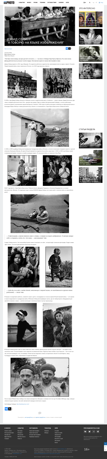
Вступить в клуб (59, 438)
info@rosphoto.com (17, 453)
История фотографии (34, 434)
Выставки (20, 430)
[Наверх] (105, 454)
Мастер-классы (21, 436)
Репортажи (20, 434)
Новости (20, 438)
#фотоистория (8, 48)
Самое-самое (8, 430)
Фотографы (58, 436)
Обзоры (46, 432)
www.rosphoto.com (93, 438)
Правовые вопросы (34, 436)
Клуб (67, 2)
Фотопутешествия (9, 432)
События (22, 2)
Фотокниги (57, 440)
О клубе (57, 430)
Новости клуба (58, 432)
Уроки (35, 2)
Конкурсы (20, 432)
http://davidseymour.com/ (23, 404)
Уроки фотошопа (33, 432)
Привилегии (58, 434)
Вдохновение (8, 436)
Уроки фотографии (34, 430)
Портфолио (7, 434)
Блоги (56, 442)
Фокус (29, 2)
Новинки (46, 430)
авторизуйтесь (29, 417)
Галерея (61, 2)
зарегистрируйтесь (40, 417)
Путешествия (51, 2)
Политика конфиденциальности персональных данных (47, 453)
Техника (42, 2)
